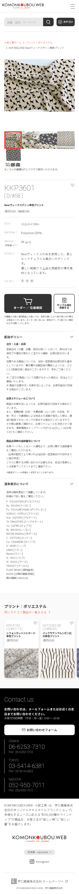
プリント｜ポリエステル (39, 42)
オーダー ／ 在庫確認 (28, 307)
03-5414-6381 (27, 765)
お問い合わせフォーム (42, 730)
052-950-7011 (27, 785)
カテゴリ (68, 22)
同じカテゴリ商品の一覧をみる (25, 612)
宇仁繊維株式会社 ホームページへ (41, 881)
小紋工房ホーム (12, 42)
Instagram (42, 861)
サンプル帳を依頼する (64, 306)
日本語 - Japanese (38, 852)
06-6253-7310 (27, 746)
